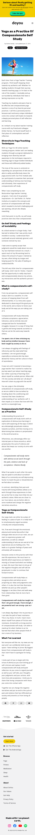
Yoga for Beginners (21, 48)
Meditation (7, 769)
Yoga (10, 48)
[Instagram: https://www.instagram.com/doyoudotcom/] (9, 826)
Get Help (6, 795)
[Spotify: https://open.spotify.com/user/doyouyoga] (25, 826)
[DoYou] (17, 23)
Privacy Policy (8, 799)
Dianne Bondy (10, 43)
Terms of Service (9, 803)
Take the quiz (17, 13)
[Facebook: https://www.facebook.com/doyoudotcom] (15, 826)
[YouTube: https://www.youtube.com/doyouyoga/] (20, 826)
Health (5, 776)
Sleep (5, 773)
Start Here (9, 741)
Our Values (7, 791)
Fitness (6, 765)
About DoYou (8, 787)
